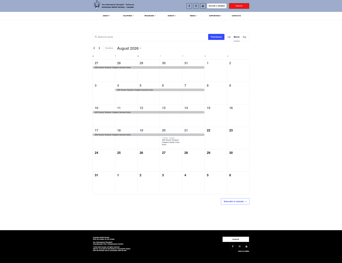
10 (96, 107)
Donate (235, 239)
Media (192, 16)
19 (141, 130)
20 (164, 130)
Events (171, 16)
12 (141, 107)
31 (186, 63)
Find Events (216, 36)
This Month (109, 48)
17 (96, 130)
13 (164, 107)
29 (141, 63)
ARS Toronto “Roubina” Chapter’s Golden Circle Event (171, 142)
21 (186, 130)
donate (239, 6)
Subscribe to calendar (234, 201)
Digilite (246, 251)
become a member (217, 6)
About (106, 16)
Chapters (127, 16)
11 (119, 107)
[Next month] (99, 48)
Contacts (236, 16)
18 (119, 130)
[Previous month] (94, 48)
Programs (149, 16)
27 (96, 63)
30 (164, 63)
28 (119, 63)
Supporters (214, 16)
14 (186, 107)
